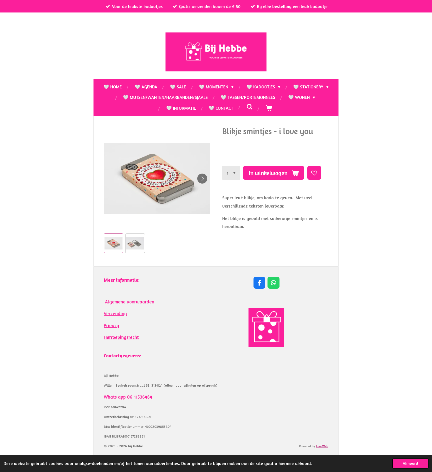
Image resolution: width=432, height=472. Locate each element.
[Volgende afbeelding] (202, 179)
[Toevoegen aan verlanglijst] (314, 173)
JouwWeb (322, 446)
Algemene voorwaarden (129, 301)
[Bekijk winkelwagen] (268, 108)
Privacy (111, 325)
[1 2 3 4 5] (231, 173)
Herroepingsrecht (121, 337)
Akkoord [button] (410, 463)
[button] (113, 243)
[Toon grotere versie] (266, 327)
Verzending (115, 313)
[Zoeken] (249, 107)
